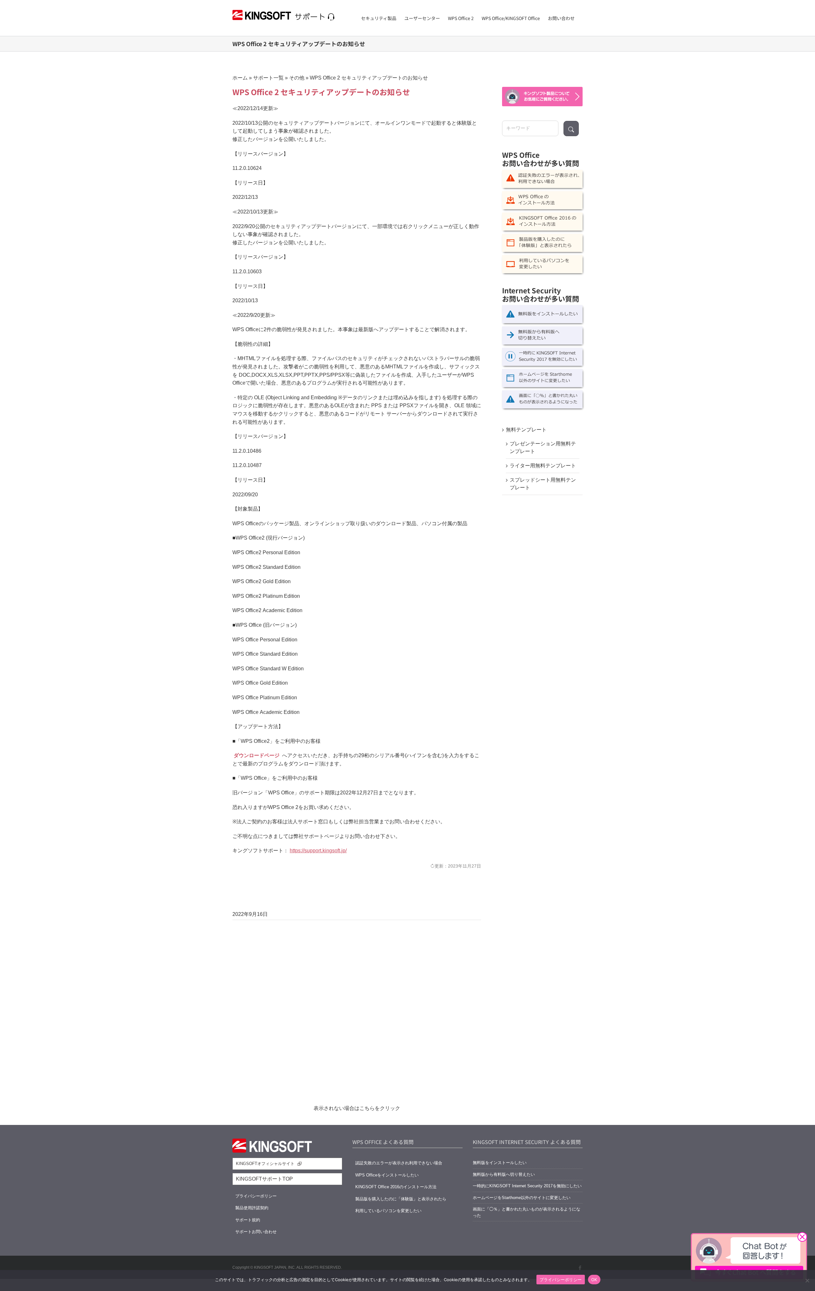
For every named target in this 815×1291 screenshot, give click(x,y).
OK (594, 1279)
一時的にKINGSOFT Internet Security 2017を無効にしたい (527, 1185)
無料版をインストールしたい (500, 1162)
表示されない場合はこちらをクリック (357, 1108)
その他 (296, 77)
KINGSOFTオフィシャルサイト (265, 1163)
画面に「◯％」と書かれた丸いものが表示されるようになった (526, 1212)
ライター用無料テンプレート (543, 465)
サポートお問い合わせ (256, 1231)
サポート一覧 (268, 77)
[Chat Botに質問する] (542, 96)
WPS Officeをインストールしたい (387, 1175)
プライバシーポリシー (256, 1196)
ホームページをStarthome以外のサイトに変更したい (521, 1197)
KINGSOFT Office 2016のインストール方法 (395, 1186)
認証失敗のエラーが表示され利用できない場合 (398, 1163)
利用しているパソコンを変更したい (388, 1210)
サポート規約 (247, 1220)
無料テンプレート (526, 429)
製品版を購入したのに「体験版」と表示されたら (400, 1199)
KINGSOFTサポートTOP (264, 1179)
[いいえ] (807, 1280)
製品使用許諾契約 (251, 1207)
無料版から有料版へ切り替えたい (504, 1174)
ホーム (240, 77)
